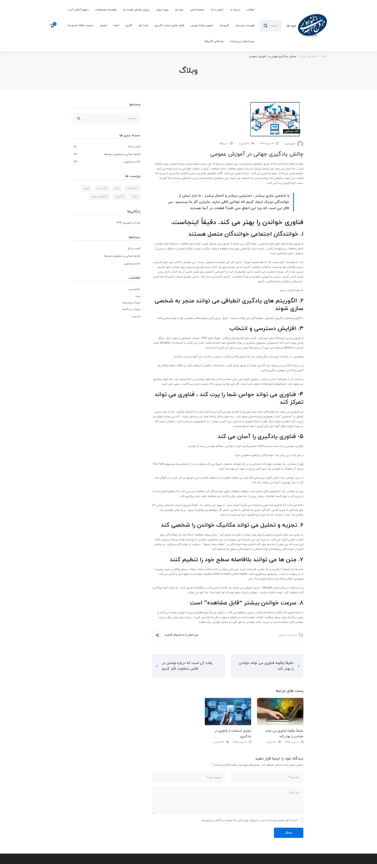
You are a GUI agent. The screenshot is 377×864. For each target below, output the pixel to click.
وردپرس (135, 316)
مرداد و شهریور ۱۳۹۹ (128, 223)
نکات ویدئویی (308, 56)
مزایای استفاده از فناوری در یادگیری (233, 734)
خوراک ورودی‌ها (131, 303)
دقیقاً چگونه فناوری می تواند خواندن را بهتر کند (284, 734)
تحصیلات (291, 635)
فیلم (281, 635)
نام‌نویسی (134, 289)
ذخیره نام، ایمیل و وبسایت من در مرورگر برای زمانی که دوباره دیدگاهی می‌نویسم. (249, 820)
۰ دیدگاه (223, 144)
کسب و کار (107, 146)
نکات (134, 196)
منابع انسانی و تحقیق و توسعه (107, 154)
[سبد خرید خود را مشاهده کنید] (53, 26)
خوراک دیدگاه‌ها (131, 309)
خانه (324, 56)
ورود (137, 296)
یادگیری (119, 196)
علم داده (102, 188)
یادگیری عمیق (99, 196)
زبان (116, 188)
